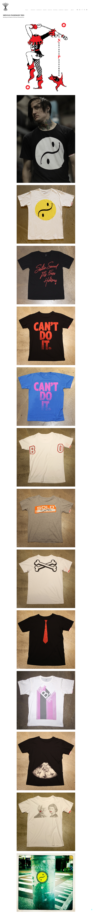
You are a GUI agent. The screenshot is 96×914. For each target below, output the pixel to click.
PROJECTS (33, 9)
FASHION (44, 9)
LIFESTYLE (50, 9)
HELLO (26, 9)
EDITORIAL (55, 9)
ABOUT (72, 9)
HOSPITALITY (39, 9)
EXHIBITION (61, 9)
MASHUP (66, 9)
